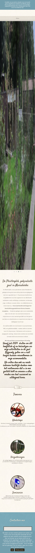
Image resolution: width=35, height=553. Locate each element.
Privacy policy (20, 550)
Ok (12, 550)
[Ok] (33, 542)
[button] (14, 272)
